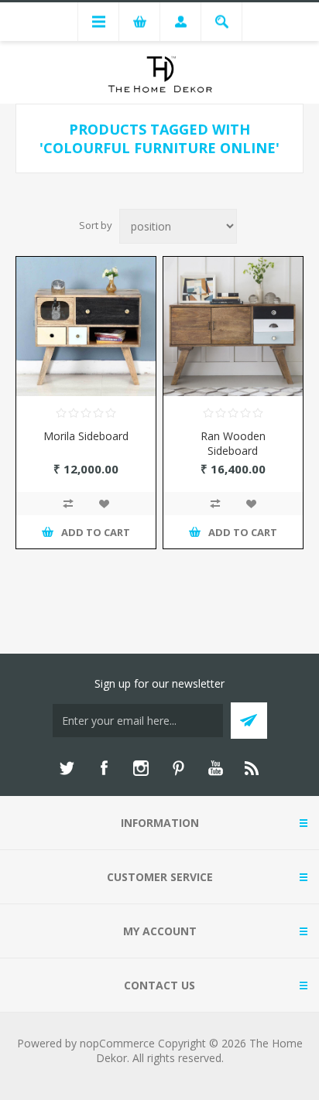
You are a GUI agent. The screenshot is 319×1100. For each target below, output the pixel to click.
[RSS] (252, 768)
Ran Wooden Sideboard (233, 443)
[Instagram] (141, 768)
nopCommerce (117, 1043)
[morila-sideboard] (86, 326)
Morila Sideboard (86, 436)
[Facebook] (103, 768)
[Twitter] (66, 768)
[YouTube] (215, 768)
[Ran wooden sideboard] (233, 326)
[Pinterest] (178, 768)
